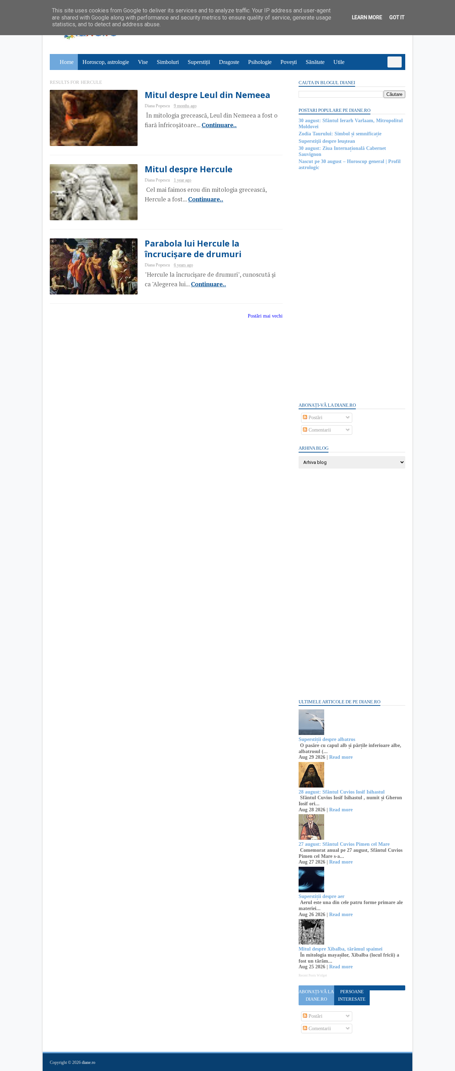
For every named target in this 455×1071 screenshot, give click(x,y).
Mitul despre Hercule (188, 169)
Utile (338, 62)
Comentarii (319, 430)
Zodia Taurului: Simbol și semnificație (340, 133)
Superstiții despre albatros (327, 739)
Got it (397, 17)
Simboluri (168, 62)
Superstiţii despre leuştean (327, 141)
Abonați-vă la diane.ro (316, 995)
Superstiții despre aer (321, 896)
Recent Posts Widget (313, 975)
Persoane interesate (351, 995)
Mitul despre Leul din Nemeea (207, 95)
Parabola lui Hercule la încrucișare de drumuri (193, 249)
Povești (288, 62)
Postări (314, 417)
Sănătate (315, 62)
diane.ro (88, 1062)
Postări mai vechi (265, 316)
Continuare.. (219, 125)
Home (67, 62)
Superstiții (199, 62)
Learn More (367, 17)
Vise (143, 62)
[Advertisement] (352, 285)
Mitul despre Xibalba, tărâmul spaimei (340, 949)
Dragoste (229, 62)
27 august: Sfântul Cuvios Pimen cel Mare (344, 844)
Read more (341, 757)
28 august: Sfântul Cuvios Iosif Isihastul (342, 792)
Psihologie (260, 62)
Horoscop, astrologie (105, 62)
